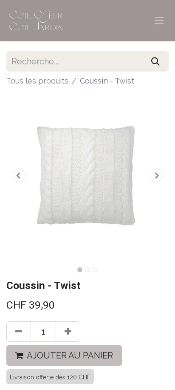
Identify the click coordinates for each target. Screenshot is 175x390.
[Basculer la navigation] (159, 21)
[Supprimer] (18, 331)
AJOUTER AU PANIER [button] (70, 355)
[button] (18, 175)
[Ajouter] (68, 331)
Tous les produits (37, 80)
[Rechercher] (155, 61)
